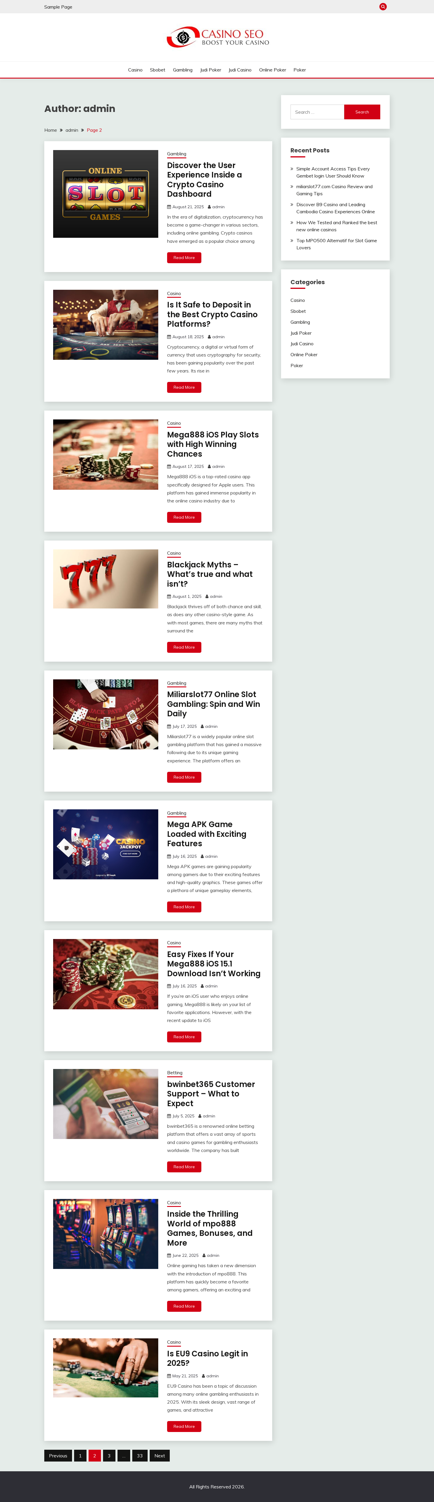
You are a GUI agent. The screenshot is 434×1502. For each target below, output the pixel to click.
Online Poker (272, 70)
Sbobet (157, 70)
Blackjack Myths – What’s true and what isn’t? (210, 574)
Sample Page (58, 7)
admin (218, 206)
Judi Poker (210, 70)
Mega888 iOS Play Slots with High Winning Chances (213, 444)
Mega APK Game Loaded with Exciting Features (207, 834)
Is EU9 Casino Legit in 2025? (207, 1358)
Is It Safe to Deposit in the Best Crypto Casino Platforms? (212, 314)
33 (140, 1456)
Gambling (182, 70)
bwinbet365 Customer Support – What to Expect (211, 1094)
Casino (135, 70)
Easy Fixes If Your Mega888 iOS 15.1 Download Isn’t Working (214, 964)
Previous (58, 1456)
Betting (174, 1072)
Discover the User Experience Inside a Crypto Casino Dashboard (204, 180)
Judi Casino (240, 70)
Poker (299, 70)
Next (159, 1456)
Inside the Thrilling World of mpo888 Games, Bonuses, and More (210, 1228)
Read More (184, 257)
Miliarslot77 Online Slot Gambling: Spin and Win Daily (213, 704)
